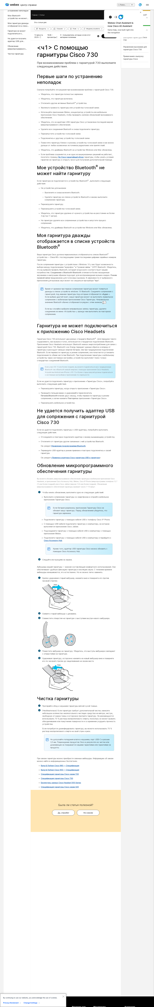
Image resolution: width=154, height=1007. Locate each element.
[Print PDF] (98, 36)
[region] (33, 1000)
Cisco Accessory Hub (53, 540)
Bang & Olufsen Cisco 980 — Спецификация (60, 765)
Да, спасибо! (63, 813)
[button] (140, 5)
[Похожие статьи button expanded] (147, 30)
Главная (35, 15)
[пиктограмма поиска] (119, 5)
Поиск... (123, 5)
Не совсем (88, 813)
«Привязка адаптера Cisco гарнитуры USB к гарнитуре (75, 458)
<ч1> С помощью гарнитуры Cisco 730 (67, 51)
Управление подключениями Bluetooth (68, 446)
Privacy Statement (11, 1003)
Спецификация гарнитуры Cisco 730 (57, 778)
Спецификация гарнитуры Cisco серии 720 (60, 774)
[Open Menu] (147, 5)
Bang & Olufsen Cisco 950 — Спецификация (60, 770)
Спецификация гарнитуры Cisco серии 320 (60, 787)
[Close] (63, 996)
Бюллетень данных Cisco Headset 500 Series (61, 783)
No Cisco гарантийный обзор (71, 157)
